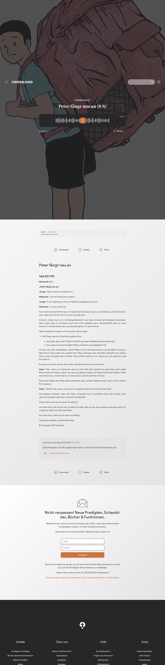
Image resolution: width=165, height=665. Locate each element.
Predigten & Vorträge (20, 651)
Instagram (61, 660)
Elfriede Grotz (82, 100)
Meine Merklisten (144, 651)
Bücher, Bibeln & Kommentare (20, 655)
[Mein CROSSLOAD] (158, 82)
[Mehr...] (6, 82)
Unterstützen (61, 655)
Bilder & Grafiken (20, 660)
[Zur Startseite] (22, 82)
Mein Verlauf (144, 655)
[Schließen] (160, 489)
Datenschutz (103, 660)
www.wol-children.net (59, 453)
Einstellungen (144, 660)
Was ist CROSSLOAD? (62, 651)
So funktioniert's (103, 651)
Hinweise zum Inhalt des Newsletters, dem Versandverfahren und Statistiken (82, 577)
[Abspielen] (82, 120)
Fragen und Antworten (103, 655)
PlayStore (75, 442)
